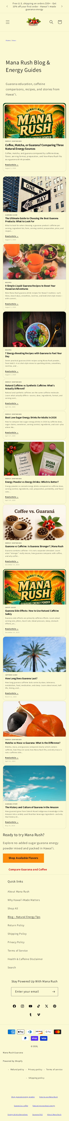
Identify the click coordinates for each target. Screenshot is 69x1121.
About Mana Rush (19, 891)
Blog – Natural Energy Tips (24, 917)
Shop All (13, 908)
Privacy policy (35, 1069)
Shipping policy (36, 1078)
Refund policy (17, 1069)
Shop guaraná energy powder (23, 1097)
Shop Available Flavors (23, 858)
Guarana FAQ (37, 1114)
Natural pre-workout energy (44, 1106)
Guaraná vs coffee (21, 1106)
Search (12, 967)
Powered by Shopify (13, 1061)
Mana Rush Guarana (13, 1052)
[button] (7, 22)
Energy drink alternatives (18, 1114)
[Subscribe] (53, 991)
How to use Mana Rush (48, 1097)
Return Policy (16, 925)
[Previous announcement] (7, 6)
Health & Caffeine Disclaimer (25, 959)
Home (8, 40)
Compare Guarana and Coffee (28, 869)
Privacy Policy (16, 942)
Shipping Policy (17, 933)
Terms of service (54, 1069)
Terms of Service (18, 950)
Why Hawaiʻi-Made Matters (24, 900)
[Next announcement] (62, 6)
